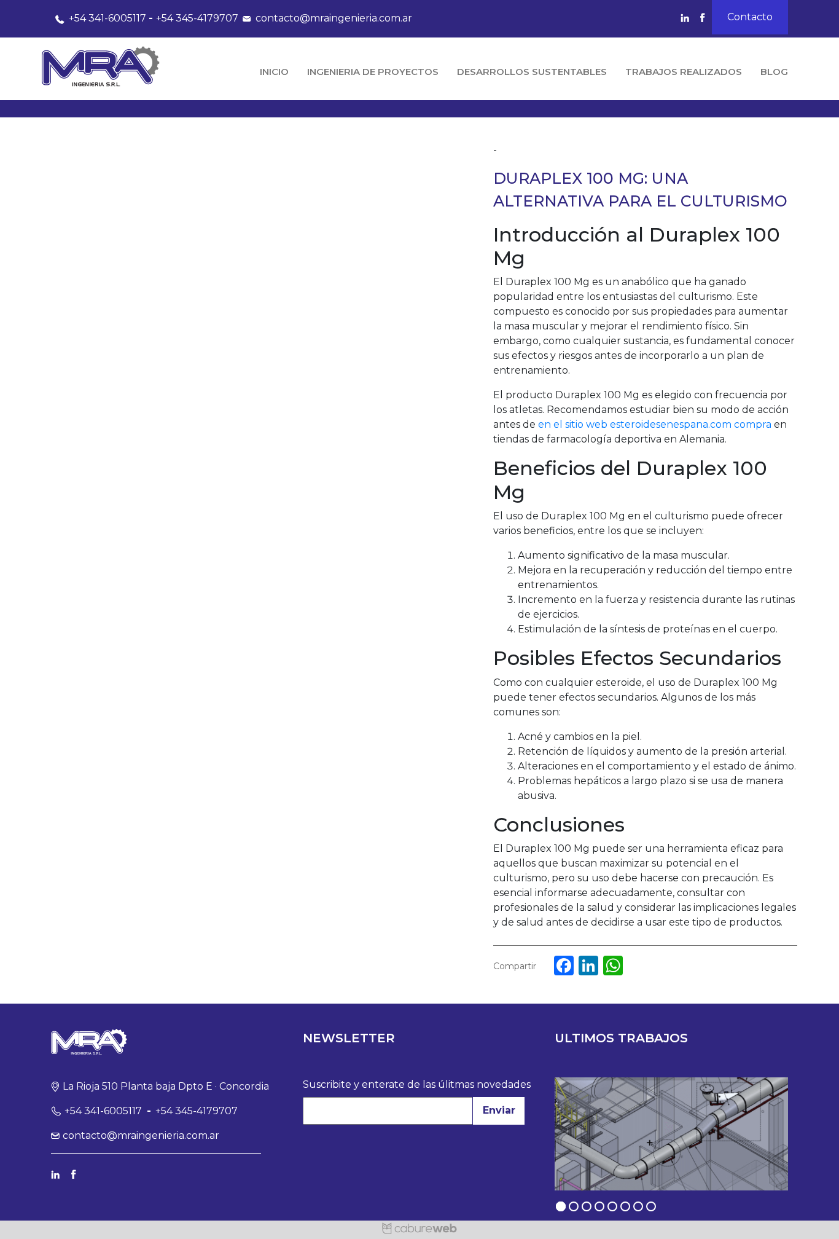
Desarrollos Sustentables (532, 71)
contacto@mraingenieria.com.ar (334, 18)
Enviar (499, 1110)
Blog (774, 71)
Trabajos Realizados (683, 71)
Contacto (750, 17)
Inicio (274, 71)
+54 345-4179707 (197, 18)
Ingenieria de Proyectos (373, 71)
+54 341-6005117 (107, 18)
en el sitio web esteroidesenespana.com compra (654, 424)
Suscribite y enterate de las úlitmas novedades (417, 1084)
